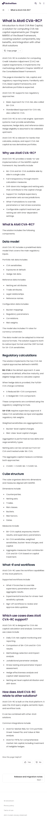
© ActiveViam (9, 801)
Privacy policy (9, 806)
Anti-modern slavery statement (15, 815)
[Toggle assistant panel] (40, 3)
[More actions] (44, 3)
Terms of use (8, 810)
